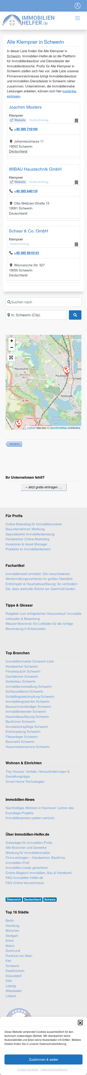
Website (19, 120)
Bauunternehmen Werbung (25, 528)
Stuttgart (12, 935)
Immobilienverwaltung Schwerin (29, 686)
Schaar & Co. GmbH (28, 231)
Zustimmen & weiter (43, 1059)
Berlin (10, 920)
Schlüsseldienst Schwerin (24, 691)
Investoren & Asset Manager (26, 544)
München (12, 930)
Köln (9, 980)
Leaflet (30, 427)
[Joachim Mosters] (66, 370)
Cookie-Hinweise (27, 1069)
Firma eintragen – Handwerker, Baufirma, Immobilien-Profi (36, 860)
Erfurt (10, 940)
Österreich (14, 899)
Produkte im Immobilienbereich (28, 549)
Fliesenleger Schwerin (22, 736)
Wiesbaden (14, 990)
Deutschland (18, 151)
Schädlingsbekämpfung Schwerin (30, 696)
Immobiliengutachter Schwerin (28, 701)
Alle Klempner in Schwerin (35, 41)
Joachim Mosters (25, 107)
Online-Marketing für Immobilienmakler (34, 524)
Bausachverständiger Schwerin (28, 706)
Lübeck (11, 995)
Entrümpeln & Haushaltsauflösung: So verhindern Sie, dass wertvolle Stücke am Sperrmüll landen (41, 586)
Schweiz (50, 899)
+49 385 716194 (25, 128)
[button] (80, 1022)
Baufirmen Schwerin (20, 721)
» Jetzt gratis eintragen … (43, 487)
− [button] (11, 347)
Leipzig (11, 985)
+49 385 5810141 (26, 252)
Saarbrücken (15, 970)
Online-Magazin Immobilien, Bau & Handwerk (39, 872)
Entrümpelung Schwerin (23, 731)
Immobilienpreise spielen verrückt (30, 817)
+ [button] (11, 341)
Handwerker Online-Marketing (27, 538)
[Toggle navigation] (77, 6)
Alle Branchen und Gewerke (26, 847)
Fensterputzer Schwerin (23, 671)
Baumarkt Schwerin (20, 741)
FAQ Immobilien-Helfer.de (24, 877)
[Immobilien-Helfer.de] (28, 19)
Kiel (8, 960)
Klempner (15, 444)
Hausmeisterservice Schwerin (28, 746)
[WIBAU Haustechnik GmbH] (18, 423)
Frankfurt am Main (19, 955)
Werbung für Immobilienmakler (28, 852)
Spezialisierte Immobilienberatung (30, 534)
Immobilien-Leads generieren (27, 867)
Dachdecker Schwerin (22, 676)
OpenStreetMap (58, 427)
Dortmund (13, 950)
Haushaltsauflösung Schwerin (27, 716)
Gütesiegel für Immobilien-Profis (29, 842)
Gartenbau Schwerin (20, 681)
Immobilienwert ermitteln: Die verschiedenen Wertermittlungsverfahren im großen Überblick (39, 576)
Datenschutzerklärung (54, 1069)
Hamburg (12, 925)
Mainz (10, 945)
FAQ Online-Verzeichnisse (25, 882)
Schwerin (14, 56)
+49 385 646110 (25, 190)
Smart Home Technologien (25, 781)
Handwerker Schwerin (22, 666)
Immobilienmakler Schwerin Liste (30, 661)
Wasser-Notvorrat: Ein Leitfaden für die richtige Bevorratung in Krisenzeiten (39, 626)
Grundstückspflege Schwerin (27, 726)
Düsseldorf (13, 975)
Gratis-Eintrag (38, 120)
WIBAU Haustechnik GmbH (35, 169)
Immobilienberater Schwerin (26, 711)
